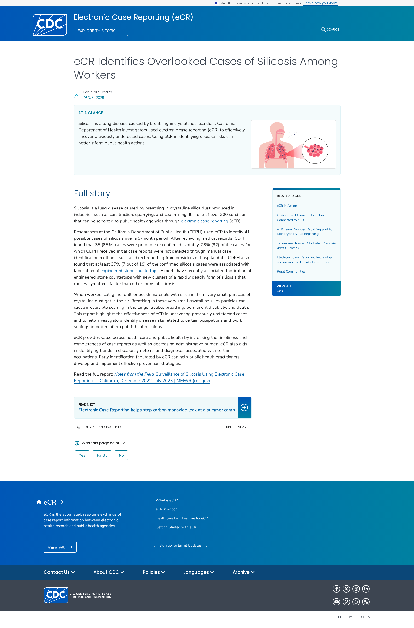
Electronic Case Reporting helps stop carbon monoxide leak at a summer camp (304, 259)
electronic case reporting (204, 221)
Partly (102, 455)
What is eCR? (167, 500)
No (121, 455)
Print (228, 427)
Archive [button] (242, 572)
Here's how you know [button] (320, 3)
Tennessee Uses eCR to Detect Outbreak (306, 245)
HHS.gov (345, 617)
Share (243, 427)
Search (333, 29)
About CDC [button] (106, 572)
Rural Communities (291, 271)
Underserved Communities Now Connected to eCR (301, 217)
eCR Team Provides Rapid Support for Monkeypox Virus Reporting (305, 231)
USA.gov (363, 617)
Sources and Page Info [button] (102, 427)
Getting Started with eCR (176, 527)
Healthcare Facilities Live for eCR (182, 518)
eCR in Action (287, 206)
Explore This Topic (97, 31)
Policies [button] (152, 572)
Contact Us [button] (57, 572)
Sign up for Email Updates (180, 545)
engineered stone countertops (129, 270)
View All (57, 547)
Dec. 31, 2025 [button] (93, 97)
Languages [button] (197, 572)
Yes (82, 455)
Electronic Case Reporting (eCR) (133, 17)
